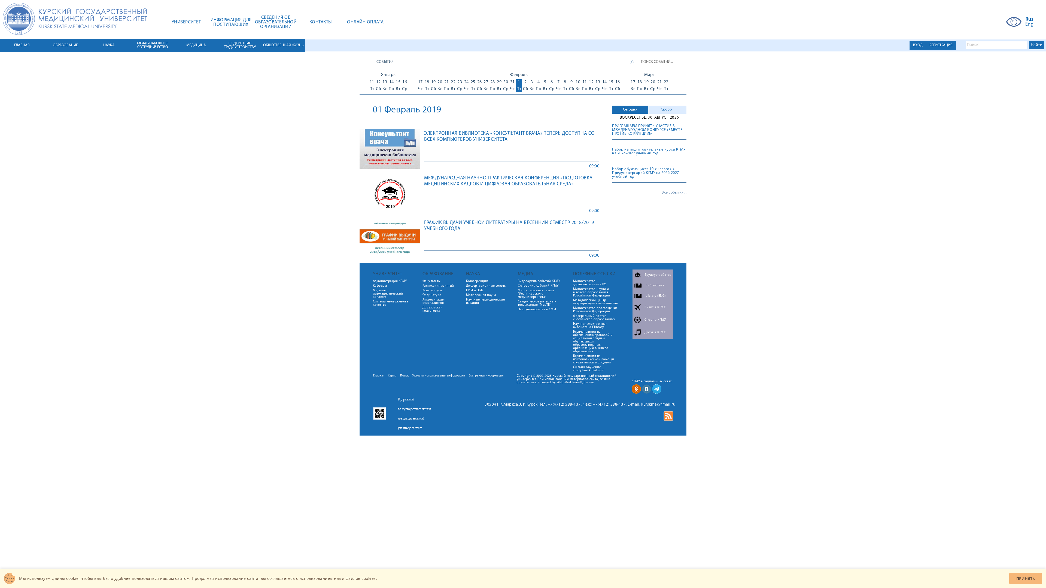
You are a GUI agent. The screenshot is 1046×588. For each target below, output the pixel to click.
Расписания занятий (438, 285)
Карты (392, 375)
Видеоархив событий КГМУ (539, 281)
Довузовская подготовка (432, 309)
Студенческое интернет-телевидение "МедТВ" (537, 303)
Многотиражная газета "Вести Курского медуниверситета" (536, 294)
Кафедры (380, 285)
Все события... (674, 193)
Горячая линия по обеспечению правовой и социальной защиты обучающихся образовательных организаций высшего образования (593, 341)
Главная (378, 375)
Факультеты (431, 281)
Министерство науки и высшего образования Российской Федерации (591, 292)
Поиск (404, 375)
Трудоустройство (658, 275)
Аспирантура (432, 290)
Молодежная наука (481, 295)
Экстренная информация (486, 375)
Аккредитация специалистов (433, 301)
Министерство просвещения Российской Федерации (595, 310)
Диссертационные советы (486, 285)
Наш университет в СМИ (537, 309)
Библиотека (655, 285)
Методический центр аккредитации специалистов (595, 302)
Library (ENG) (656, 296)
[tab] (630, 110)
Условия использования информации (438, 375)
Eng (1029, 24)
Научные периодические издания (485, 301)
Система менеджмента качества (390, 303)
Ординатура (432, 295)
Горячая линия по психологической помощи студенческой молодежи (593, 359)
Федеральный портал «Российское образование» (594, 317)
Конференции (477, 281)
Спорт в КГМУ (655, 319)
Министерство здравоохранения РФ (590, 283)
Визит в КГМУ (654, 307)
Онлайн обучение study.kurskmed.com (588, 369)
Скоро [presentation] (666, 110)
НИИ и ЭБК (474, 290)
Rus (1029, 19)
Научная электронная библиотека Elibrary (590, 325)
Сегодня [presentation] (630, 110)
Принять (1025, 578)
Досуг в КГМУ (654, 332)
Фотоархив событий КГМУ (538, 285)
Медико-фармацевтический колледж (388, 294)
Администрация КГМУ (390, 281)
